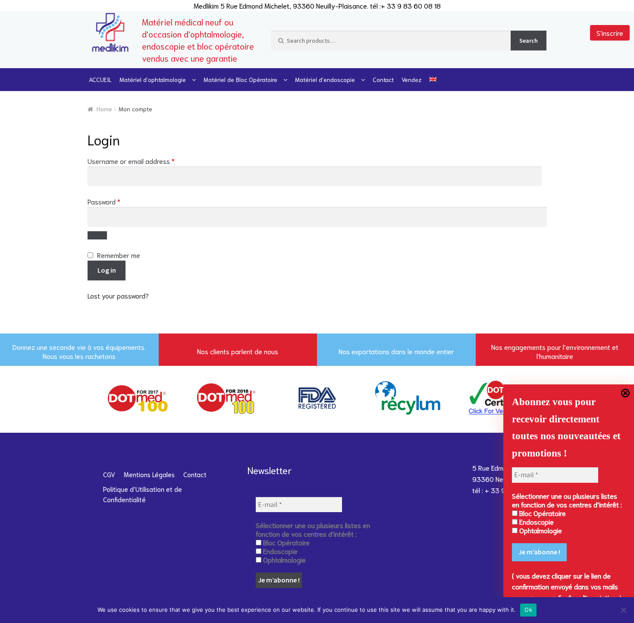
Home (104, 109)
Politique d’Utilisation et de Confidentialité (142, 494)
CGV (109, 474)
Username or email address (144, 160)
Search (528, 40)
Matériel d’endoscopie (325, 79)
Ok (528, 609)
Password (117, 201)
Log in (106, 270)
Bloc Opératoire (542, 513)
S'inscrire (609, 32)
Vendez (411, 79)
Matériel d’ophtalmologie (152, 79)
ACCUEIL (100, 79)
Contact (383, 79)
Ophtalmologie (540, 530)
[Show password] (97, 235)
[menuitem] (433, 80)
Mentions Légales (149, 474)
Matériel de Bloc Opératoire (240, 79)
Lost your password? (118, 295)
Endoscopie (536, 521)
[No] (623, 610)
